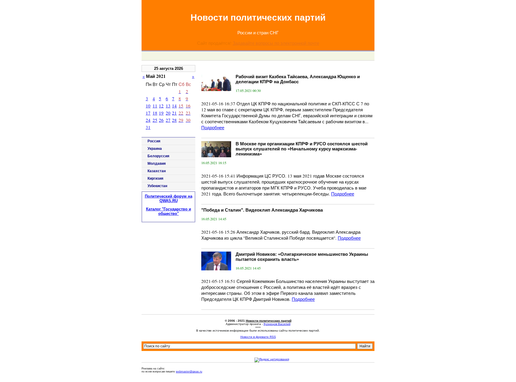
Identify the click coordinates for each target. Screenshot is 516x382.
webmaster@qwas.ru (189, 371)
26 (161, 120)
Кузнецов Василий (277, 324)
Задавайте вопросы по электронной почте (276, 43)
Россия (154, 141)
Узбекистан (157, 186)
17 (148, 113)
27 (168, 120)
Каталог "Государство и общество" (168, 211)
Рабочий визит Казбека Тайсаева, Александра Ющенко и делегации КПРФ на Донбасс (298, 79)
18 (155, 113)
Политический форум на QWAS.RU (168, 198)
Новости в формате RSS (258, 336)
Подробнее (212, 127)
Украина (155, 149)
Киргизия (155, 178)
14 (174, 106)
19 (161, 113)
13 (168, 106)
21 (174, 113)
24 (148, 120)
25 (155, 120)
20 (168, 113)
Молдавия (157, 163)
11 (155, 106)
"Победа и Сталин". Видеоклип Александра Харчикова (262, 209)
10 (148, 106)
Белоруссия (158, 156)
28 (174, 120)
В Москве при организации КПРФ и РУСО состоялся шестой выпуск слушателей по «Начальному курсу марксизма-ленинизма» (302, 148)
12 (161, 106)
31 (148, 127)
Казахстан (157, 171)
